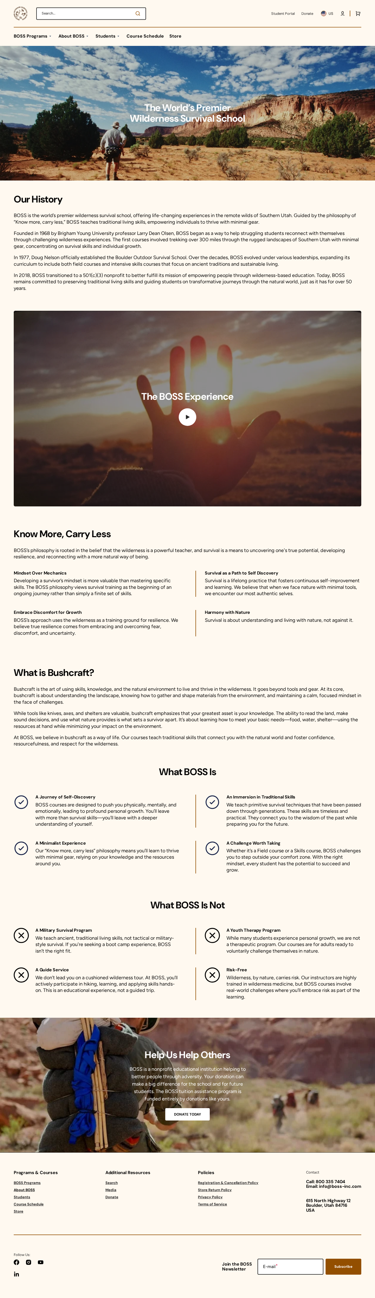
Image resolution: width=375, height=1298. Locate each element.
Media (110, 1190)
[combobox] (91, 13)
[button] (343, 13)
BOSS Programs (27, 1183)
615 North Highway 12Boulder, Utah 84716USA (328, 1205)
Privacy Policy (210, 1197)
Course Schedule (29, 1204)
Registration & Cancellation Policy (228, 1183)
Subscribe (343, 1266)
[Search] (139, 13)
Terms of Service (212, 1204)
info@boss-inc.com (340, 1186)
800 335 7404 (330, 1182)
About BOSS (24, 1190)
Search (111, 1183)
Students (22, 1197)
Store (18, 1211)
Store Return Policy (215, 1190)
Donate (111, 1197)
